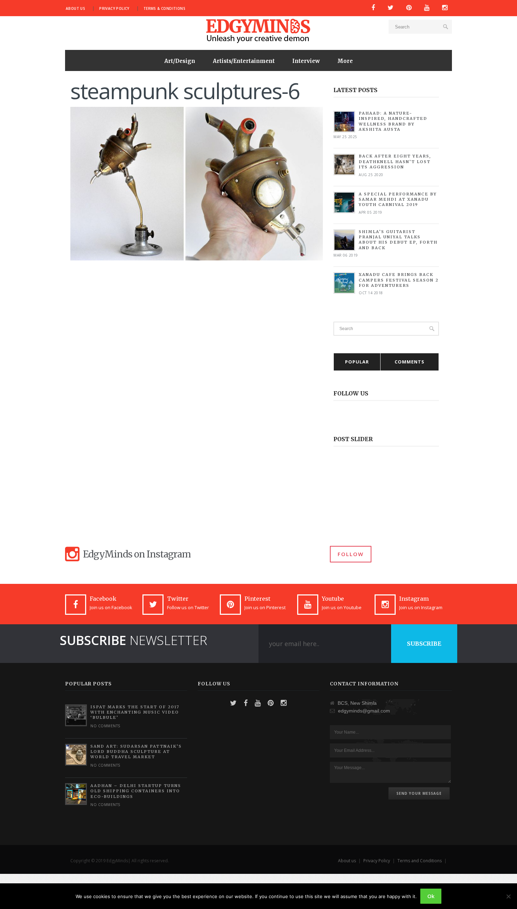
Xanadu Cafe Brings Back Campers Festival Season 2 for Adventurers (399, 280)
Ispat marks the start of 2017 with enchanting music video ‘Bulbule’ (134, 712)
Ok (430, 896)
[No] (508, 896)
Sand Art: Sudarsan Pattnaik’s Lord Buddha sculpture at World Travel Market (136, 752)
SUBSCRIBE (424, 643)
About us (75, 8)
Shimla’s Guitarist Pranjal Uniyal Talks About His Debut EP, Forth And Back (398, 239)
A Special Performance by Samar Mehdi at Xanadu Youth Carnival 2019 (398, 199)
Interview (306, 61)
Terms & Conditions (164, 8)
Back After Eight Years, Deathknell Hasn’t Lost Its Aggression (395, 161)
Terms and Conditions (419, 861)
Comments (410, 362)
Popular (357, 362)
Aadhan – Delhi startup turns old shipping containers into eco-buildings (135, 791)
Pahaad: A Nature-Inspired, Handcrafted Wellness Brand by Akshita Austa (393, 121)
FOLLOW (351, 553)
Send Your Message (419, 793)
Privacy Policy (114, 8)
